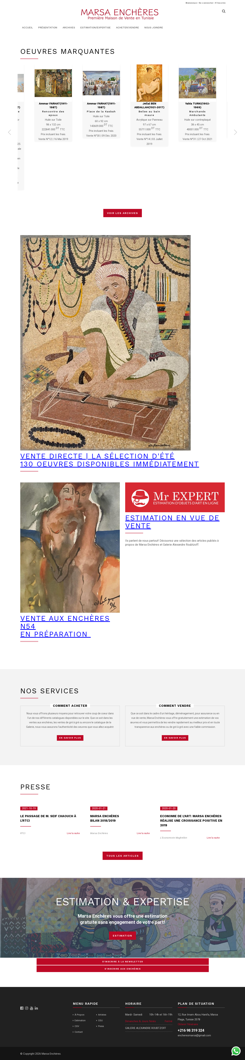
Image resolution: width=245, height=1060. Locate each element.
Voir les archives (122, 213)
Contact (79, 1032)
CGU (100, 1020)
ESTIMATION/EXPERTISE (95, 27)
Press (101, 1026)
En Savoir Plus (70, 738)
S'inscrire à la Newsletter (122, 961)
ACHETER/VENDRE (127, 27)
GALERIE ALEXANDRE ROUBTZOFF (145, 1028)
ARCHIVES (69, 27)
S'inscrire (220, 3)
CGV (77, 1026)
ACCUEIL (27, 27)
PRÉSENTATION (47, 27)
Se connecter (206, 3)
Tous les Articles (122, 855)
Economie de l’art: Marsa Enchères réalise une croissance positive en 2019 (191, 820)
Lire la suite (73, 833)
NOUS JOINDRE (153, 27)
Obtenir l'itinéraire (188, 1024)
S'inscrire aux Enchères (123, 969)
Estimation (122, 935)
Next (235, 133)
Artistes (102, 1014)
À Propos (79, 1014)
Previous (9, 133)
